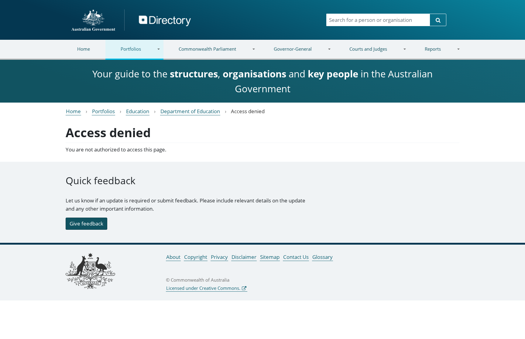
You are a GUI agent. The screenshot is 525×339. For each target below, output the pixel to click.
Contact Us (296, 256)
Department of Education (190, 111)
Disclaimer (244, 256)
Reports (425, 52)
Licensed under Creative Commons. (203, 288)
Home (83, 49)
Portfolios (123, 52)
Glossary (322, 256)
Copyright (195, 256)
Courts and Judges (360, 52)
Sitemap (270, 256)
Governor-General (285, 52)
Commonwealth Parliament (199, 52)
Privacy (219, 256)
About (173, 256)
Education (137, 111)
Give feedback (86, 223)
